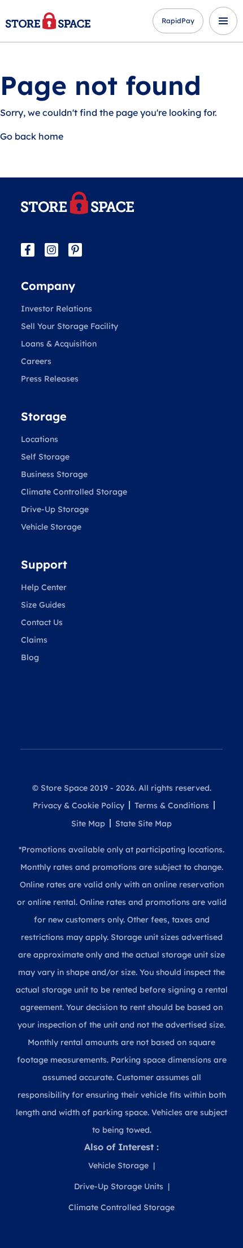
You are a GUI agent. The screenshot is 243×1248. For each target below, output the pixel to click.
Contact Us (42, 622)
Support (44, 564)
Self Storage (45, 457)
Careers (36, 361)
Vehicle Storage (51, 527)
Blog (30, 657)
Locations (39, 439)
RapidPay (178, 20)
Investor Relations (56, 309)
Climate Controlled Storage (74, 492)
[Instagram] (51, 250)
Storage (44, 416)
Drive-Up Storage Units (118, 1186)
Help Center (44, 587)
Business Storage (54, 474)
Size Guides (43, 605)
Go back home (31, 136)
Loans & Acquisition (59, 344)
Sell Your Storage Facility (69, 326)
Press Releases (50, 379)
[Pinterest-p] (75, 250)
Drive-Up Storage (55, 509)
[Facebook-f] (27, 250)
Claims (34, 640)
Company (48, 286)
